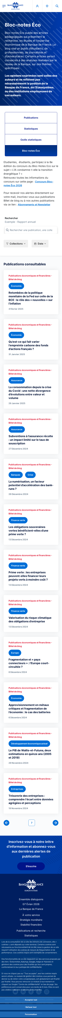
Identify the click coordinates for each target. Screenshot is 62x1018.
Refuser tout (31, 1007)
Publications (31, 117)
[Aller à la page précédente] (6, 823)
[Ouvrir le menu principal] (4, 6)
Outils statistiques (31, 139)
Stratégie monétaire (31, 919)
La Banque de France (31, 908)
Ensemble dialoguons (31, 899)
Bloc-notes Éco (31, 150)
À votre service (31, 914)
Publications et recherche (31, 930)
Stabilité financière (31, 924)
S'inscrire (31, 866)
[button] (57, 6)
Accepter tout (31, 1000)
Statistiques (31, 128)
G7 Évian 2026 (31, 904)
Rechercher (11, 218)
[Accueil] (31, 885)
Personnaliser (31, 1014)
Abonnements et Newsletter (34, 204)
